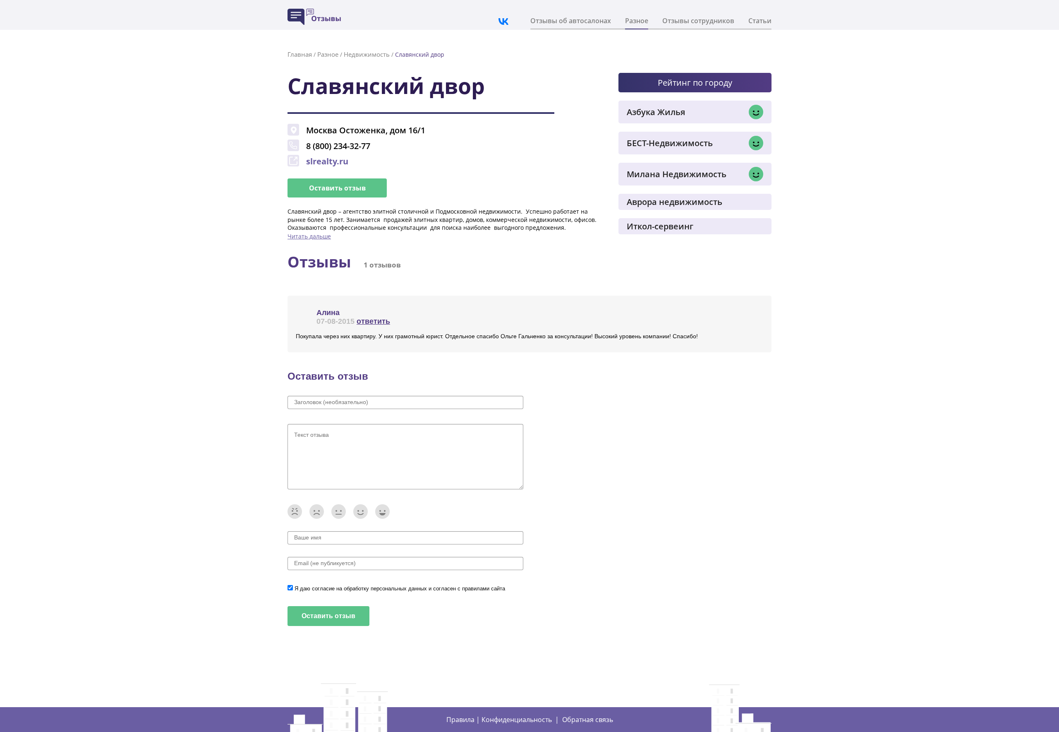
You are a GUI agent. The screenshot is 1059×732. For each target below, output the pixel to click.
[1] (295, 511)
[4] (360, 511)
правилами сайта (483, 588)
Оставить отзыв (337, 188)
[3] (338, 511)
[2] (316, 511)
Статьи (759, 20)
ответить (373, 321)
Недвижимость (367, 54)
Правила (460, 719)
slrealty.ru (327, 161)
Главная (300, 54)
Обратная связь (587, 719)
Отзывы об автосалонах (570, 20)
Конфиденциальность (517, 719)
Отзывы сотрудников (698, 20)
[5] (382, 511)
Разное (636, 20)
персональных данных (400, 588)
